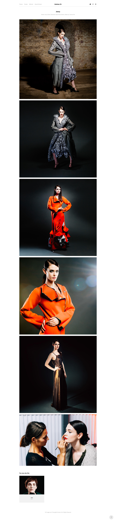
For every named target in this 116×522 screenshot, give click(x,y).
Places (21, 4)
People (26, 4)
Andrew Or (58, 4)
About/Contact (38, 4)
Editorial (31, 4)
